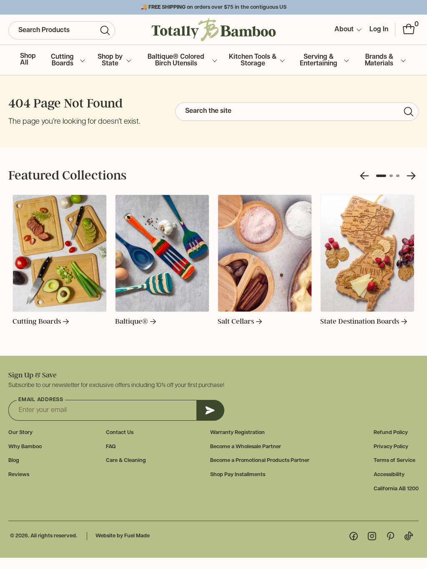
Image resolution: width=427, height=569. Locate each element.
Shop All (28, 59)
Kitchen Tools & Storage (252, 60)
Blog (13, 460)
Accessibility (389, 474)
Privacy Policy (391, 446)
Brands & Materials (379, 60)
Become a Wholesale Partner (245, 446)
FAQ (111, 446)
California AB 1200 (396, 489)
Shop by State (110, 60)
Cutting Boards (62, 60)
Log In (378, 29)
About (344, 29)
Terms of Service (394, 460)
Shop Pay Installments (237, 474)
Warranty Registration (237, 432)
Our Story (20, 432)
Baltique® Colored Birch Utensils (176, 60)
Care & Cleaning (126, 460)
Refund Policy (391, 432)
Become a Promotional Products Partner (259, 460)
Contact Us (119, 432)
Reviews (18, 474)
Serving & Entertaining (318, 60)
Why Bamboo (25, 446)
